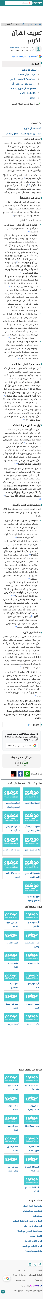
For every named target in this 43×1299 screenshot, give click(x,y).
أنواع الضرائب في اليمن (32, 1246)
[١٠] (23, 419)
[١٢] (17, 463)
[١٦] (29, 578)
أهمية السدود (36, 1236)
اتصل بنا (39, 1270)
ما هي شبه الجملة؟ (33, 1251)
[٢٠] (21, 667)
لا (18, 763)
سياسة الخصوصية (19, 1275)
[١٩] (16, 626)
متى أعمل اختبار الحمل (32, 1206)
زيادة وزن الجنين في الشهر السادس (27, 1221)
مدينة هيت (37, 1216)
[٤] (29, 231)
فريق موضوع (21, 1280)
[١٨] (32, 616)
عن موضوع (22, 1270)
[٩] (4, 395)
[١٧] (14, 595)
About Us (38, 1280)
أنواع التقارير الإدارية (33, 1241)
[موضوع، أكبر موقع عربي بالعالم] (37, 3)
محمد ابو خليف (13, 47)
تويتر (13, 774)
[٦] (22, 272)
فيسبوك (20, 774)
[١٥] (30, 554)
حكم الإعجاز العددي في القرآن (29, 1231)
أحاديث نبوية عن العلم (33, 1226)
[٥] (17, 262)
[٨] (18, 358)
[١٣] (4, 495)
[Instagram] (30, 1264)
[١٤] (16, 537)
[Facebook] (40, 1264)
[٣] (13, 215)
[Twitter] (35, 1264)
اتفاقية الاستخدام (35, 1275)
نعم (25, 763)
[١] (24, 178)
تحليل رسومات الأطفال (32, 1211)
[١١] (24, 442)
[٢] (29, 185)
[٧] (9, 337)
